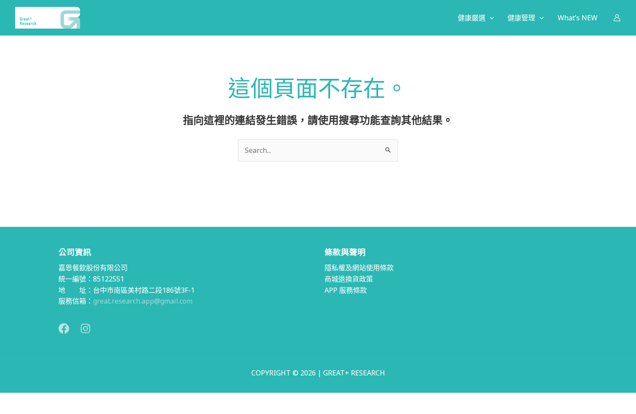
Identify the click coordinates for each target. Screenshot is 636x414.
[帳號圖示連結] (617, 18)
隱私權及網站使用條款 (359, 267)
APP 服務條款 (345, 290)
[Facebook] (63, 328)
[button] (489, 18)
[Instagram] (85, 328)
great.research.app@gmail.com (143, 301)
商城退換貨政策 (348, 279)
